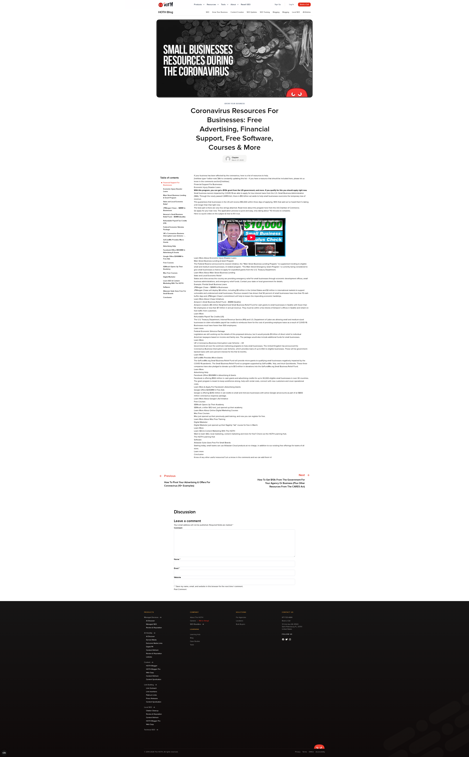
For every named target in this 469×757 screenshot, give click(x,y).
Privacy (297, 752)
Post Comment (180, 589)
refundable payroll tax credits (223, 322)
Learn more (199, 328)
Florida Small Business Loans (214, 284)
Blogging (276, 12)
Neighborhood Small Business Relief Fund (237, 305)
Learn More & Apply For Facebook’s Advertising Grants (217, 387)
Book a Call (304, 4)
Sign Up (278, 4)
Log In (291, 4)
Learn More (199, 313)
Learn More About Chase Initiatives (209, 299)
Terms (304, 752)
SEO (207, 12)
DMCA (311, 752)
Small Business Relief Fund (227, 363)
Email (177, 568)
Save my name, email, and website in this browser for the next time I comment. (209, 586)
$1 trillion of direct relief (280, 334)
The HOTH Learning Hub (204, 437)
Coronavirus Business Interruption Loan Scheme (214, 349)
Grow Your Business (220, 12)
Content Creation (237, 12)
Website (177, 577)
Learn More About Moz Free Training (209, 419)
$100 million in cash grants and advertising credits (233, 378)
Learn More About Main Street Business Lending (214, 272)
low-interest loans (258, 193)
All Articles (307, 12)
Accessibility (320, 752)
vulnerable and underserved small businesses (213, 293)
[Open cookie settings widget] (4, 753)
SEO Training (265, 12)
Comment (178, 528)
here (266, 208)
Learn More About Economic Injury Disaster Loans (215, 258)
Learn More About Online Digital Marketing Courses (216, 410)
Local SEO (296, 12)
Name (177, 559)
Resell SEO (245, 4)
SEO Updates (252, 12)
